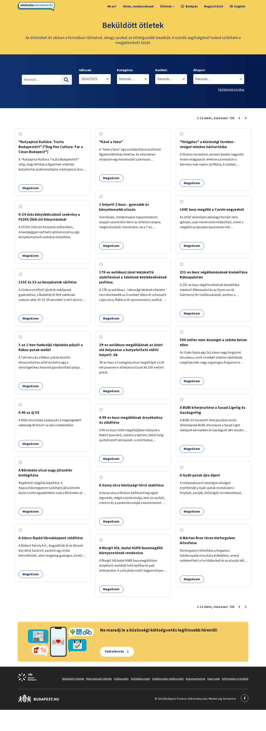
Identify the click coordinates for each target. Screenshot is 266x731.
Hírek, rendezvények (138, 6)
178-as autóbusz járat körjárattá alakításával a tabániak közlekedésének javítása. (133, 277)
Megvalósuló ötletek (99, 679)
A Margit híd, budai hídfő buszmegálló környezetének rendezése (131, 550)
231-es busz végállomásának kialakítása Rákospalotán (214, 275)
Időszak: (85, 70)
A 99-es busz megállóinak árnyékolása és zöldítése (131, 420)
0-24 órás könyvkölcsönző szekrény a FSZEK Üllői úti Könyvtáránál (49, 217)
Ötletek (166, 6)
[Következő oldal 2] (245, 118)
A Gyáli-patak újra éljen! (200, 475)
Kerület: (161, 70)
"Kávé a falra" (111, 141)
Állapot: (199, 70)
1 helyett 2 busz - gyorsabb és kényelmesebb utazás (124, 207)
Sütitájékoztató (140, 679)
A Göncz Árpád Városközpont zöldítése (50, 538)
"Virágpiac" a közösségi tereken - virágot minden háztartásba (207, 144)
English (239, 6)
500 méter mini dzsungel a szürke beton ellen (213, 342)
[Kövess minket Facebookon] (38, 701)
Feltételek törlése (231, 90)
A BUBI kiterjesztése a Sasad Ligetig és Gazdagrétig (212, 410)
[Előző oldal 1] (239, 118)
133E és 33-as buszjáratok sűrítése (47, 282)
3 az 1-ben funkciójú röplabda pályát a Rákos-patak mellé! (50, 347)
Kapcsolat (213, 679)
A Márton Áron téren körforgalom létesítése (207, 540)
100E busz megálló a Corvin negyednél (212, 209)
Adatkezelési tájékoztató (168, 679)
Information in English (235, 679)
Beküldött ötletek (73, 679)
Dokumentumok (195, 679)
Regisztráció (213, 6)
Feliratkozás (114, 651)
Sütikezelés (121, 679)
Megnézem (30, 188)
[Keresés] (66, 80)
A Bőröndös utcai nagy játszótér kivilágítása (45, 473)
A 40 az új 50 (28, 412)
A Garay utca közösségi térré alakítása (131, 485)
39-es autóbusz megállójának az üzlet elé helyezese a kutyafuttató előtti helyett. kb (131, 350)
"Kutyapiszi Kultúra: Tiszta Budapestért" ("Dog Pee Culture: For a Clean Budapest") (50, 146)
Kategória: (125, 70)
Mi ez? (112, 6)
